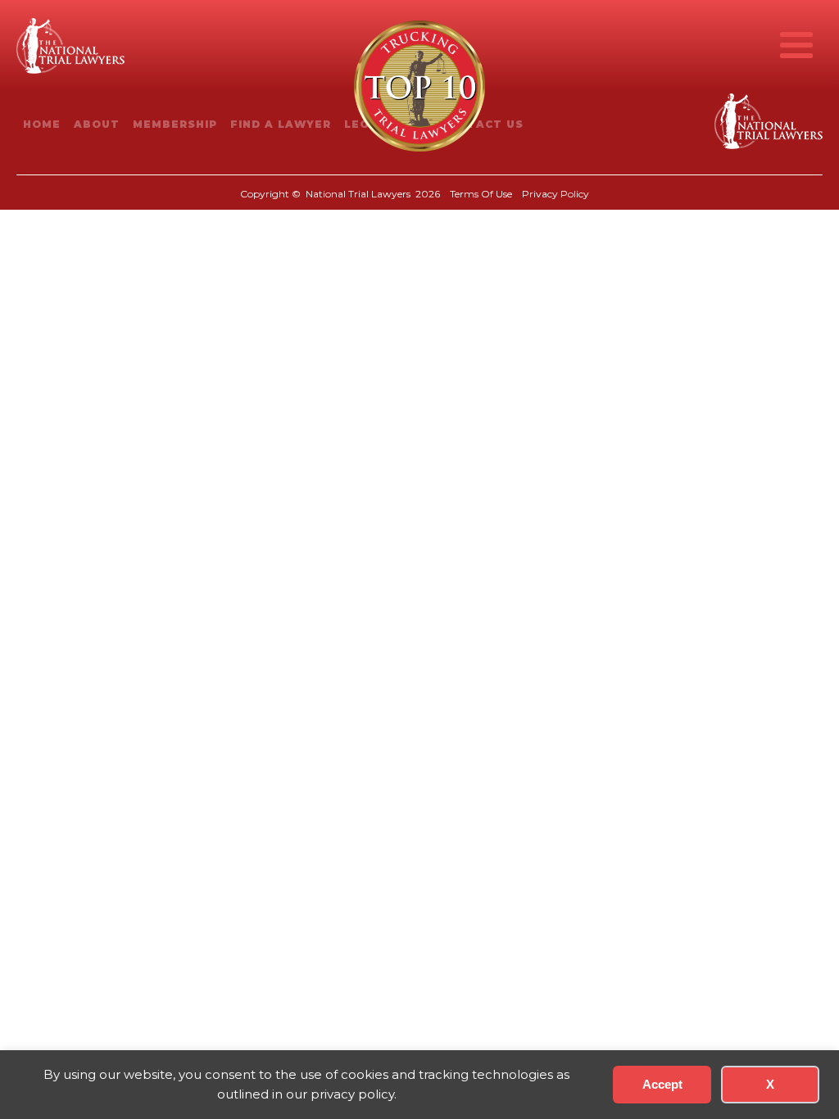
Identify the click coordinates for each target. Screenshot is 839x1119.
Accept (662, 1084)
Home (42, 124)
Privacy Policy (555, 194)
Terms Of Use (481, 194)
